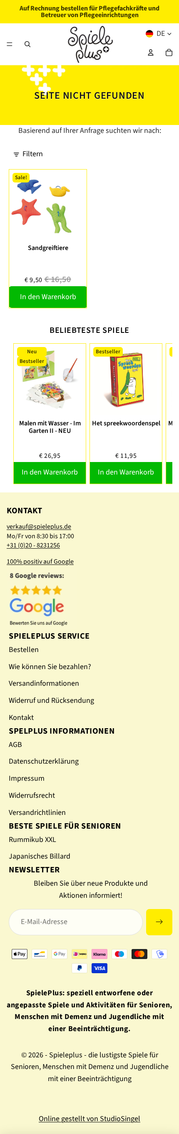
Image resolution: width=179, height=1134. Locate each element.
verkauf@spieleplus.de (39, 526)
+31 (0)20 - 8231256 (33, 545)
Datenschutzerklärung (44, 761)
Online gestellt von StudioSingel (89, 1119)
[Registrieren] (159, 922)
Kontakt (21, 717)
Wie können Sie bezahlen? (50, 667)
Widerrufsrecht (32, 795)
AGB (15, 744)
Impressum (27, 778)
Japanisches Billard (39, 856)
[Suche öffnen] (27, 44)
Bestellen (24, 649)
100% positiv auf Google (40, 561)
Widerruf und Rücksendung (51, 700)
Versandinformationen (44, 683)
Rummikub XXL (32, 839)
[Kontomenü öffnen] (151, 52)
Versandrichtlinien (37, 812)
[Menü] (9, 44)
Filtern (32, 154)
